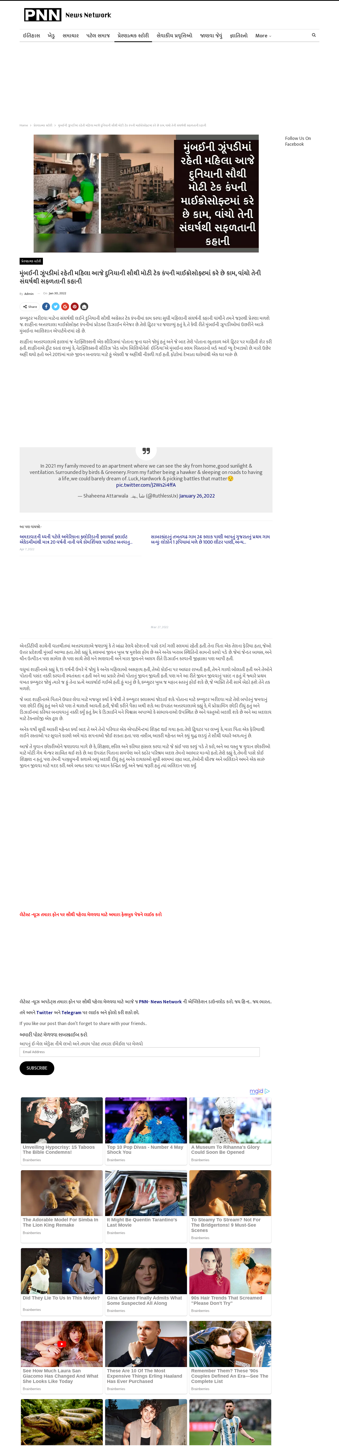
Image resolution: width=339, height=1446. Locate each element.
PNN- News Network (160, 1002)
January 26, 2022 (197, 496)
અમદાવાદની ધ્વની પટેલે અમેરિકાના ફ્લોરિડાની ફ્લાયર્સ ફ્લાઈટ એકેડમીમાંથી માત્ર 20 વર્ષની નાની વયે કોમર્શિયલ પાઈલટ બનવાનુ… (76, 539)
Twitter (44, 1013)
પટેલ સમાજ (98, 35)
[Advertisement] (159, 81)
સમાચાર (71, 35)
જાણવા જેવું (211, 35)
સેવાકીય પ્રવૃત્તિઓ (174, 35)
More (261, 35)
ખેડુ (51, 35)
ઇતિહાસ (31, 35)
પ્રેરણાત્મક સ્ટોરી (133, 35)
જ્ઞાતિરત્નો (239, 35)
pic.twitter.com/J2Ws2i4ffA (146, 485)
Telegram (71, 1013)
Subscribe (36, 1068)
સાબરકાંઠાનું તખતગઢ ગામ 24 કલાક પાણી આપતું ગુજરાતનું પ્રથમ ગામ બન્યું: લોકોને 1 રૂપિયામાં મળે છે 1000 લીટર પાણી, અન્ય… (210, 539)
